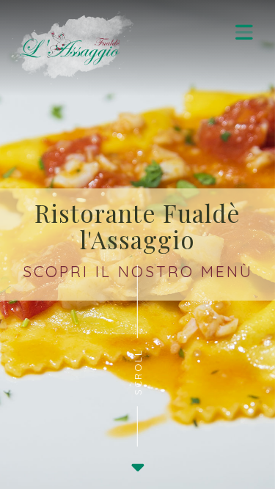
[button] (244, 32)
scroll (137, 372)
